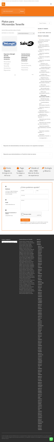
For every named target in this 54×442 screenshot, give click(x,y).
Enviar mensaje (25, 219)
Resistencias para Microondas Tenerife (44, 99)
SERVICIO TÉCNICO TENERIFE (39, 243)
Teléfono (23, 195)
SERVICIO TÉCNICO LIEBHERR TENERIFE (40, 360)
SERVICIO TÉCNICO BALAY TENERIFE (40, 265)
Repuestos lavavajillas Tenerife (44, 57)
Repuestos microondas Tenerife (44, 61)
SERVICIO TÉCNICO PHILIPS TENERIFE (40, 378)
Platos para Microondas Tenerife (44, 96)
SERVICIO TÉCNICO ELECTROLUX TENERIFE (40, 325)
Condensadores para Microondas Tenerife (45, 68)
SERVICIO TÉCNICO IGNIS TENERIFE (40, 337)
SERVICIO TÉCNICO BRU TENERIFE (41, 283)
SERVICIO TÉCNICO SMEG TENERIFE (40, 397)
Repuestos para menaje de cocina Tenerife (44, 123)
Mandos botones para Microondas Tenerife (45, 82)
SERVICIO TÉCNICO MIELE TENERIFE (40, 372)
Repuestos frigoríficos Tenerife (44, 50)
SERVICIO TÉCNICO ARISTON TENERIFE (40, 259)
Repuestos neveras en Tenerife (44, 108)
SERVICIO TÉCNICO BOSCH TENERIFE (40, 277)
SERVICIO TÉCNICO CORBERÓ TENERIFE (40, 300)
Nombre (22, 190)
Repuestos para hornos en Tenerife (44, 119)
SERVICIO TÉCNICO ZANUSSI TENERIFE (40, 427)
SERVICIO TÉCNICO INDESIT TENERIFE (40, 343)
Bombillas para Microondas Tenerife (44, 64)
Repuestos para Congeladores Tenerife (43, 111)
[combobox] (9, 242)
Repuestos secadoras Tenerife (43, 131)
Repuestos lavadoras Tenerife (43, 54)
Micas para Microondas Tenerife (44, 85)
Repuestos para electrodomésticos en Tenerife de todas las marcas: (20, 154)
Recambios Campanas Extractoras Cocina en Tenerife (44, 41)
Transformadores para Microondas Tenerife (44, 104)
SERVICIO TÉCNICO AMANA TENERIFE (40, 253)
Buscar (22, 11)
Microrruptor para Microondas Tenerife (44, 89)
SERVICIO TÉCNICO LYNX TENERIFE (40, 366)
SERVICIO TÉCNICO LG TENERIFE (40, 355)
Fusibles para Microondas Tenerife (44, 75)
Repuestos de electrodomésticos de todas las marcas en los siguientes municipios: (24, 145)
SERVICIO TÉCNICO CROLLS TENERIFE (40, 306)
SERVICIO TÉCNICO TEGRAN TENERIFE (40, 403)
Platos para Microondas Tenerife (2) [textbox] (9, 242)
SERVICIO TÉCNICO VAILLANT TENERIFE (40, 415)
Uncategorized (42, 138)
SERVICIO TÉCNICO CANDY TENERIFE (40, 288)
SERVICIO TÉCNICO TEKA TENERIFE (40, 409)
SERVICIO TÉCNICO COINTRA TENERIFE (40, 294)
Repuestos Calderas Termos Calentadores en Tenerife (43, 46)
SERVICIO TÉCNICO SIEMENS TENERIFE (40, 390)
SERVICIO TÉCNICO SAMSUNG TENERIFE (40, 384)
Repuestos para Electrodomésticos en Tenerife (43, 116)
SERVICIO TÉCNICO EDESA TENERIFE (40, 319)
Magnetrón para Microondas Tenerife (44, 78)
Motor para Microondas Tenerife (44, 92)
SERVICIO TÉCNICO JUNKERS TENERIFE (40, 349)
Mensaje (22, 200)
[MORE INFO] (15, 75)
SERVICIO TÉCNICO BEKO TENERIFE (40, 271)
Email (37, 190)
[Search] (49, 23)
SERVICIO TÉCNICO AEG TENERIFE (41, 248)
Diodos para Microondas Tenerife (44, 71)
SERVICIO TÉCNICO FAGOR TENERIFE (40, 331)
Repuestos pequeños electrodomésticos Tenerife (44, 126)
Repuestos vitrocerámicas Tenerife (43, 135)
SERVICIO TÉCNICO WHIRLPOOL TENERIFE (40, 421)
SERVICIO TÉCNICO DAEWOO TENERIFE (40, 312)
